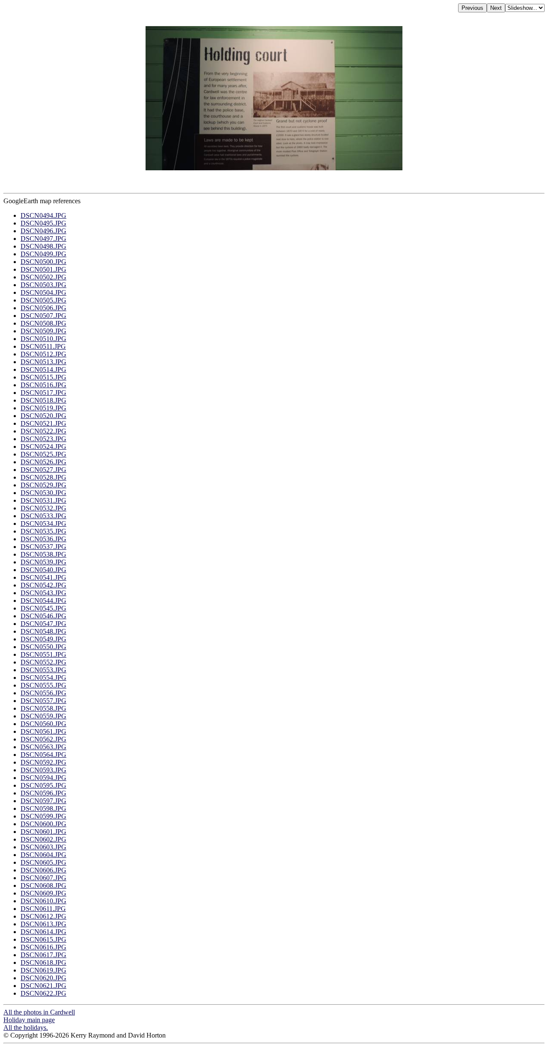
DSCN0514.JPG (43, 369)
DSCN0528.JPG (43, 477)
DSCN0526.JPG (43, 462)
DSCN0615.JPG (43, 939)
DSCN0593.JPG (43, 770)
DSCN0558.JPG (43, 708)
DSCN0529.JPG (43, 485)
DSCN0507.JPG (43, 315)
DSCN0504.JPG (43, 292)
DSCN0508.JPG (43, 323)
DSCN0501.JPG (43, 269)
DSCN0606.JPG (43, 870)
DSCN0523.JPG (43, 438)
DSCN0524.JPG (43, 446)
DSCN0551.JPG (43, 654)
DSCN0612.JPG (43, 916)
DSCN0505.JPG (43, 300)
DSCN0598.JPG (43, 808)
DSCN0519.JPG (43, 408)
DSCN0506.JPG (43, 307)
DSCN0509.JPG (43, 331)
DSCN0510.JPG (43, 338)
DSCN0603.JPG (43, 847)
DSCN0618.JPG (43, 962)
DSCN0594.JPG (43, 777)
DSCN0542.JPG (43, 585)
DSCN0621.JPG (43, 985)
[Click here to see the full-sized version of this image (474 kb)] (274, 168)
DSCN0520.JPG (43, 415)
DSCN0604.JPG (43, 854)
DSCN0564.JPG (43, 754)
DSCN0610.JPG (43, 901)
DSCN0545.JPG (43, 608)
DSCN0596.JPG (43, 793)
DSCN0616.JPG (43, 947)
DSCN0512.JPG (43, 354)
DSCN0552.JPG (43, 662)
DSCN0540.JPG (43, 569)
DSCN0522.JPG (43, 431)
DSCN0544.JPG (43, 600)
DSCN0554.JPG (43, 677)
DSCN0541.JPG (43, 577)
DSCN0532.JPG (43, 508)
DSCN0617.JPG (43, 954)
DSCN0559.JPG (43, 716)
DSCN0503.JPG (43, 284)
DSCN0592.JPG (43, 762)
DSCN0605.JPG (43, 862)
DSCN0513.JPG (43, 361)
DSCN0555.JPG (43, 685)
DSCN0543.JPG (43, 592)
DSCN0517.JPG (43, 392)
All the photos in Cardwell (39, 1012)
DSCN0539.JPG (43, 562)
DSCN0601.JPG (43, 831)
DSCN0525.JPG (43, 454)
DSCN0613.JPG (43, 924)
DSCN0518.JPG (43, 400)
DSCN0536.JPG (43, 539)
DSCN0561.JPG (43, 731)
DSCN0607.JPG (43, 877)
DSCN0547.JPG (43, 623)
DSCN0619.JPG (43, 970)
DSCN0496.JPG (43, 230)
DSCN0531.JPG (43, 500)
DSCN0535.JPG (43, 531)
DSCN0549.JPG (43, 639)
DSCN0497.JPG (43, 238)
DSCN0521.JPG (43, 423)
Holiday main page (29, 1019)
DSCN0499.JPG (43, 254)
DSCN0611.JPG (43, 908)
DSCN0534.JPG (43, 523)
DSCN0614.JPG (43, 931)
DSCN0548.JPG (43, 631)
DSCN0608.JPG (43, 885)
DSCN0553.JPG (43, 669)
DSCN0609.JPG (43, 893)
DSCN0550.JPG (43, 646)
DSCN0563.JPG (43, 746)
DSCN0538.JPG (43, 554)
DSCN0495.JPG (43, 223)
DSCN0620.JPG (43, 978)
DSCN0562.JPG (43, 739)
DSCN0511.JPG (43, 346)
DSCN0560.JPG (43, 723)
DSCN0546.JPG (43, 616)
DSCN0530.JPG (43, 492)
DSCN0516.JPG (43, 385)
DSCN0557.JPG (43, 700)
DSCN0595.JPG (43, 785)
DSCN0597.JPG (43, 800)
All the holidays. (25, 1027)
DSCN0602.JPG (43, 839)
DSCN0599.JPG (43, 816)
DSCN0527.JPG (43, 469)
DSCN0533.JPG (43, 515)
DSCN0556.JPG (43, 693)
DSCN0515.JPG (43, 377)
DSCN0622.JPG (43, 993)
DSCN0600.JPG (43, 824)
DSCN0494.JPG (43, 215)
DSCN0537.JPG (43, 546)
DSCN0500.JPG (43, 261)
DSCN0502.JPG (43, 277)
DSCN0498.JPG (43, 246)
